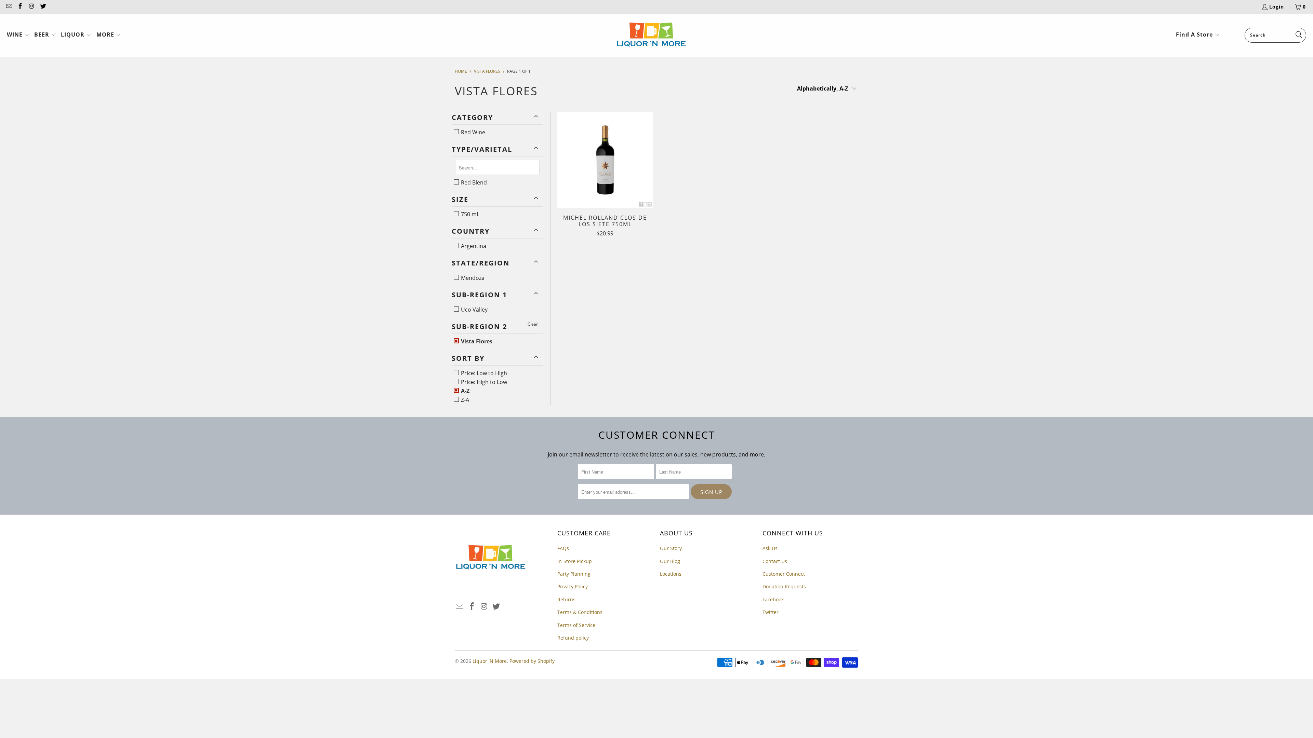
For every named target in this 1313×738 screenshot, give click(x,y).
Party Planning (574, 574)
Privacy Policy (572, 586)
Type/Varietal (482, 149)
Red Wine (472, 132)
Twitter (770, 612)
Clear (533, 324)
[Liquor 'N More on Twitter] (43, 6)
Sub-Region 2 (479, 326)
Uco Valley (474, 309)
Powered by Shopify (532, 661)
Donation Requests (784, 586)
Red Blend (473, 182)
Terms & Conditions (579, 612)
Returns (566, 599)
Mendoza (472, 278)
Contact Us (774, 561)
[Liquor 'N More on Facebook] (20, 6)
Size (460, 199)
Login (1276, 6)
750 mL (469, 214)
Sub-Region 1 (479, 294)
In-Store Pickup (574, 561)
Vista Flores (476, 341)
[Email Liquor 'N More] (8, 6)
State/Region (480, 263)
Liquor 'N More (490, 661)
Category (472, 117)
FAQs (563, 548)
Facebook (773, 599)
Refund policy (573, 637)
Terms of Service (576, 625)
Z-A (464, 400)
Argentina (473, 246)
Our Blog (670, 561)
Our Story (671, 548)
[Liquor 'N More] (651, 35)
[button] (18, 35)
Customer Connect (783, 574)
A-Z (464, 391)
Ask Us (770, 548)
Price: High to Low (483, 382)
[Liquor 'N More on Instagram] (31, 6)
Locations (670, 574)
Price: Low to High (483, 373)
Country (471, 231)
